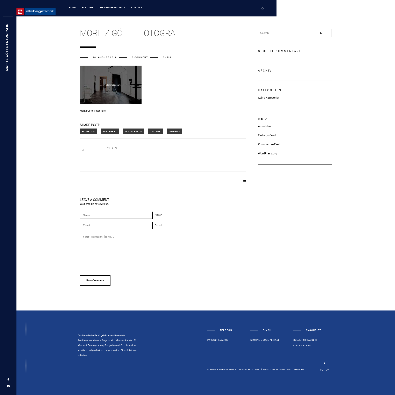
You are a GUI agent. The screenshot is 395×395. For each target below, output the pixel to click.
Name (158, 215)
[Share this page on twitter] (155, 131)
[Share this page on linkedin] (174, 131)
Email (158, 225)
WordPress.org (267, 153)
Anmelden (264, 126)
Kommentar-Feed (269, 144)
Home (72, 7)
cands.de (298, 369)
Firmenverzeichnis (112, 7)
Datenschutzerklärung (253, 369)
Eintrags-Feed (267, 135)
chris (167, 57)
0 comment (140, 57)
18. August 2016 (105, 57)
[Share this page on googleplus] (133, 131)
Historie (88, 7)
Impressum (226, 369)
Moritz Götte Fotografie (6, 47)
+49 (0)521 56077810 (217, 340)
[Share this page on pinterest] (110, 131)
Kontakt (136, 7)
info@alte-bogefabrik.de (264, 340)
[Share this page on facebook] (88, 131)
